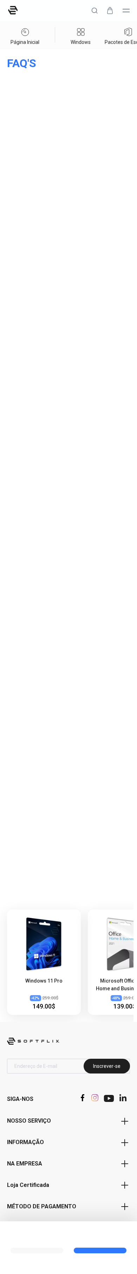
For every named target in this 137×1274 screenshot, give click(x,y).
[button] (94, 10)
